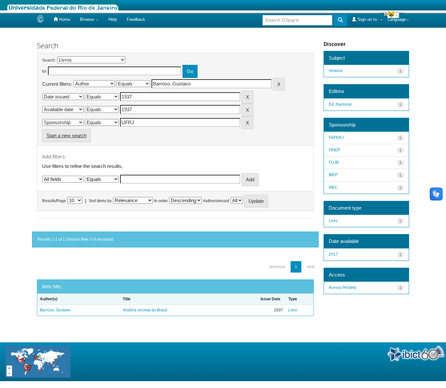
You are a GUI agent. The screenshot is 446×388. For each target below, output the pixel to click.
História (335, 70)
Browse (87, 19)
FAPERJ (336, 137)
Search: (49, 60)
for (44, 71)
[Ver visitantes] (38, 361)
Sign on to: (367, 19)
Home (64, 19)
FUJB (334, 162)
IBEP (333, 174)
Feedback (136, 19)
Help (112, 19)
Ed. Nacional (340, 104)
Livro (292, 310)
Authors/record (216, 201)
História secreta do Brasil (145, 310)
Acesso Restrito (343, 287)
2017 (333, 254)
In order (161, 201)
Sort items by (100, 201)
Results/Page (54, 201)
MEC (333, 187)
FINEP (334, 150)
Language (397, 19)
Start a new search (66, 135)
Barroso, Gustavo (55, 310)
